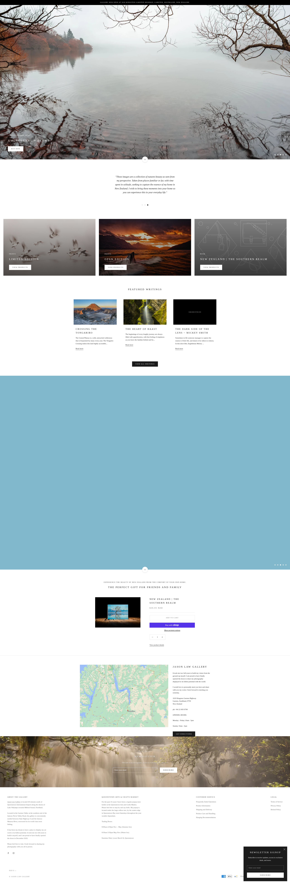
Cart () (280, 8)
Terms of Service (277, 801)
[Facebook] (8, 852)
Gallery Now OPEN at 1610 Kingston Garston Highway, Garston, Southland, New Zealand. (145, 2)
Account (258, 8)
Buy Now (15, 149)
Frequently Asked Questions (206, 801)
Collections (33, 8)
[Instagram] (13, 852)
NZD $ (245, 8)
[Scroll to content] (145, 159)
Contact (49, 8)
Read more (79, 348)
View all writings (145, 364)
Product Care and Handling (205, 813)
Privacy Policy (276, 805)
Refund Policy (276, 809)
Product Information (203, 805)
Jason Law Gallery (14, 801)
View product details (157, 644)
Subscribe (265, 875)
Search (268, 8)
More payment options (172, 630)
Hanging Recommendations (206, 817)
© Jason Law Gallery (19, 876)
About (19, 8)
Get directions (184, 733)
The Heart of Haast (141, 329)
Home (8, 8)
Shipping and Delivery (204, 809)
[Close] (284, 849)
